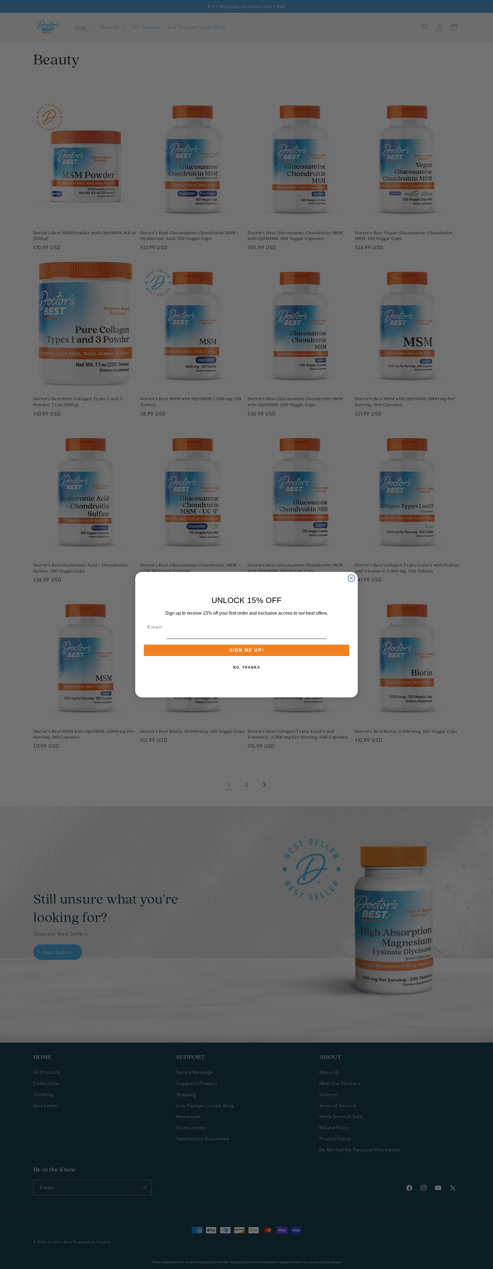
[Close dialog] (351, 578)
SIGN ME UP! (246, 650)
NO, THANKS (246, 667)
